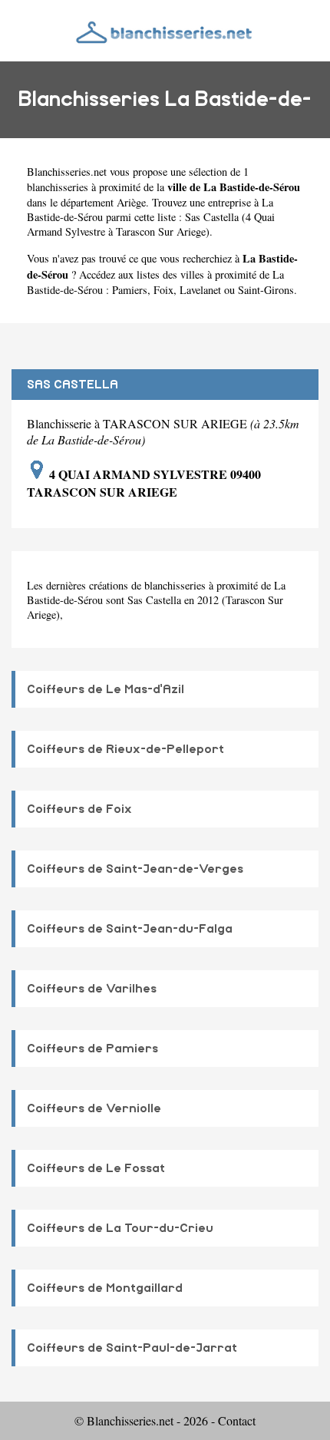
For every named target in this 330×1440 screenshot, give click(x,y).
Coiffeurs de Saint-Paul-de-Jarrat (132, 1348)
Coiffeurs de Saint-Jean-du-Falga (130, 929)
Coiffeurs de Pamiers (92, 1048)
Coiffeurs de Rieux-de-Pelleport (125, 749)
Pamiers (129, 289)
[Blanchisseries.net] (165, 30)
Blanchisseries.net (67, 171)
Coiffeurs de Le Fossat (96, 1168)
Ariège (131, 202)
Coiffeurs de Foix (79, 809)
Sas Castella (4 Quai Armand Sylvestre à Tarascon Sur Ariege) (151, 224)
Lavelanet (200, 289)
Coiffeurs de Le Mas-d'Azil (105, 689)
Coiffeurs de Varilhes (92, 989)
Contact (237, 1420)
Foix (163, 289)
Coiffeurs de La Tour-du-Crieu (120, 1228)
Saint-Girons (266, 289)
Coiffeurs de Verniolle (94, 1108)
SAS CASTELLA (72, 384)
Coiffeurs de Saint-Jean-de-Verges (135, 869)
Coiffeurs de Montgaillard (105, 1288)
